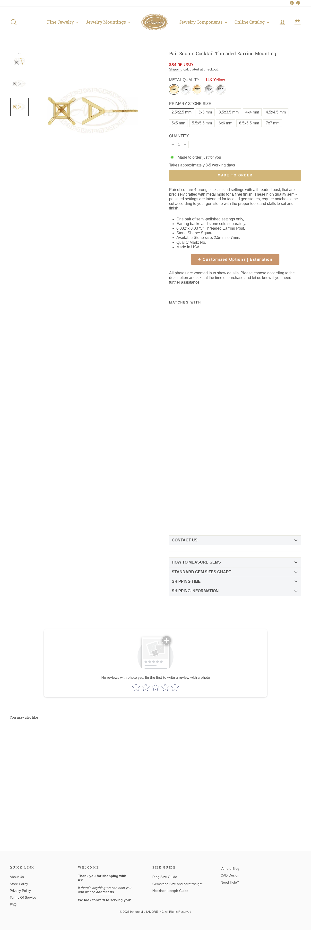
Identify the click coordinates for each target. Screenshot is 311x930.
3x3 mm (205, 112)
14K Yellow (174, 89)
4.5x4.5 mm (276, 112)
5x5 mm (178, 123)
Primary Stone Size (190, 104)
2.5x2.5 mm (181, 112)
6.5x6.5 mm (249, 123)
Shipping (175, 69)
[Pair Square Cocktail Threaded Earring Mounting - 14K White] (181, 505)
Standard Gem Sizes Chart (201, 572)
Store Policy (19, 884)
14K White (185, 89)
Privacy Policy (20, 891)
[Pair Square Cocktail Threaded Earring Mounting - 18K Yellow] (173, 512)
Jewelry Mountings (106, 22)
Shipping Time (186, 581)
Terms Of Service (23, 897)
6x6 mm (225, 123)
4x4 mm (252, 112)
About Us (17, 877)
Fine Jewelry (61, 22)
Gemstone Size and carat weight (177, 884)
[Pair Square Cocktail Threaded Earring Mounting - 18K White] (181, 512)
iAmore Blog (230, 868)
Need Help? (230, 882)
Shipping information (195, 591)
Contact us (185, 540)
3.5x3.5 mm (229, 112)
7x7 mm (272, 123)
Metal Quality (197, 80)
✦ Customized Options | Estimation (235, 259)
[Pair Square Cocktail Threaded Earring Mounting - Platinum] (173, 519)
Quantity (179, 136)
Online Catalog (250, 22)
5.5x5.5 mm (202, 123)
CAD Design (230, 875)
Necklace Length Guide (170, 891)
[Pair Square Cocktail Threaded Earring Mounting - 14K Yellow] (173, 505)
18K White (209, 89)
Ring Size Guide (164, 877)
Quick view (44, 795)
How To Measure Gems (196, 562)
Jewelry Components (201, 22)
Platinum (220, 89)
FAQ (13, 904)
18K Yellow (197, 89)
